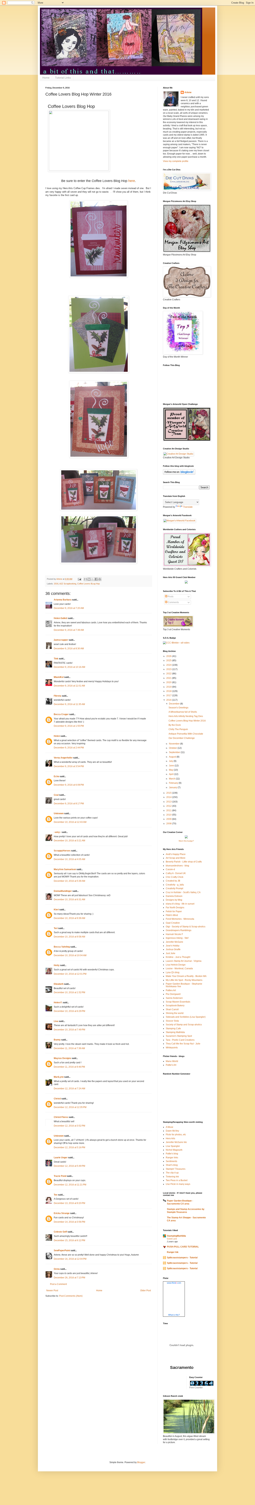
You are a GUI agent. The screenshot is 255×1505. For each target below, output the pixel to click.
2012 (169, 806)
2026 (169, 656)
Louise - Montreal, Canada (179, 968)
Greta (57, 1269)
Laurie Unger (61, 1157)
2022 (169, 673)
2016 (56, 584)
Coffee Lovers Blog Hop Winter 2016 (187, 720)
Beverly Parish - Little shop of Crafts (184, 861)
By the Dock (175, 725)
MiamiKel (59, 677)
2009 (169, 819)
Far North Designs (175, 907)
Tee (56, 1194)
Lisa (56, 1021)
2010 (169, 814)
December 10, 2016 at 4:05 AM (69, 859)
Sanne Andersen (174, 998)
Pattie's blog (172, 1153)
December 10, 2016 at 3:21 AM (69, 840)
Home (45, 77)
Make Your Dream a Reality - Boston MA (186, 976)
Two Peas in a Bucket (176, 1180)
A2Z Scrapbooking (67, 584)
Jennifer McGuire (174, 942)
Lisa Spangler (173, 1146)
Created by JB (173, 880)
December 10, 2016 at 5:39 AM (69, 881)
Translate (188, 507)
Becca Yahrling (62, 946)
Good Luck (172, 1239)
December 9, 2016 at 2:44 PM (69, 747)
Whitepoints (172, 1047)
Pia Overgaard (173, 994)
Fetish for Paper (174, 911)
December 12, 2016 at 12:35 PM (70, 1107)
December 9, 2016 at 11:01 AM (69, 685)
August (173, 756)
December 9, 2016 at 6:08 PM (69, 785)
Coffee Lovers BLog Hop (88, 584)
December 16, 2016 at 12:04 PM (70, 1259)
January (173, 787)
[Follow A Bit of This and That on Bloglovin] (179, 474)
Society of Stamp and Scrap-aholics (184, 1024)
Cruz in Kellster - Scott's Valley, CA (183, 892)
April (171, 774)
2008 (169, 823)
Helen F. (58, 1002)
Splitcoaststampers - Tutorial (182, 1257)
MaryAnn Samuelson (65, 869)
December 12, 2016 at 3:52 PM (69, 1125)
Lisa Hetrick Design (176, 964)
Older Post (145, 1290)
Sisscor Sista (172, 1021)
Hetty (57, 965)
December (174, 703)
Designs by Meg (174, 900)
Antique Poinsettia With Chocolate (186, 733)
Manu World (172, 1061)
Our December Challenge (182, 738)
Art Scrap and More (175, 858)
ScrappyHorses (62, 850)
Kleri (56, 909)
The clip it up (172, 1172)
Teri (56, 928)
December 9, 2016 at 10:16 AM (69, 667)
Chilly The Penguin (178, 729)
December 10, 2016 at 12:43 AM (70, 822)
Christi (57, 1098)
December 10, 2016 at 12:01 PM (70, 974)
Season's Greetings (178, 707)
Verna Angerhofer (63, 757)
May (171, 770)
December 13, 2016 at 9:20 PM (69, 1203)
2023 (169, 669)
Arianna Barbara (62, 599)
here (131, 181)
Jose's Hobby (172, 945)
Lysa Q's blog (172, 972)
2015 (169, 793)
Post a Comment (58, 1284)
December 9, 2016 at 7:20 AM (69, 608)
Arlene (188, 92)
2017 (169, 695)
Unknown (59, 813)
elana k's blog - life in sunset (180, 903)
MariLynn (59, 1077)
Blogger (141, 1462)
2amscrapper (61, 640)
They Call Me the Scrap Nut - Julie (183, 1043)
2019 (169, 687)
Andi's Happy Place (176, 854)
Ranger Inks (172, 1157)
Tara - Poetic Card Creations (180, 1040)
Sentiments (171, 1161)
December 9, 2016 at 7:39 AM (69, 630)
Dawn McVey (172, 1130)
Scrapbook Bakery (175, 1005)
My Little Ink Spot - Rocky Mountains (184, 980)
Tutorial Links (63, 77)
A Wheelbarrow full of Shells (183, 712)
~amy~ (57, 832)
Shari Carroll (172, 1009)
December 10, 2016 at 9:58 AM (69, 936)
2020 (169, 682)
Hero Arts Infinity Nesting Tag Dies (186, 716)
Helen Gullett (60, 618)
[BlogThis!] (89, 579)
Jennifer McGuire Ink (176, 1142)
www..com (174, 1283)
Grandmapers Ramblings (178, 930)
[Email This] (85, 579)
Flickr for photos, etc (176, 1134)
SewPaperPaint (62, 1250)
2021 (169, 678)
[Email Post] (79, 579)
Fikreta (57, 696)
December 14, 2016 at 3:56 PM (69, 1222)
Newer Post (52, 1290)
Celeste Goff (60, 1231)
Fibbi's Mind (172, 915)
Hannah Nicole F (174, 934)
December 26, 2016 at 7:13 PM (69, 1277)
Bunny (57, 1039)
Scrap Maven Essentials (178, 1001)
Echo (56, 776)
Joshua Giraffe (173, 949)
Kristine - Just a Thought (178, 957)
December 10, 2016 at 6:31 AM (69, 899)
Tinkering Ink (172, 1176)
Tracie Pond (60, 1176)
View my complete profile (175, 161)
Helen (57, 736)
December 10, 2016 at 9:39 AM (69, 918)
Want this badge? (186, 841)
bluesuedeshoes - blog (177, 865)
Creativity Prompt (174, 888)
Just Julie (170, 953)
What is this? (174, 1315)
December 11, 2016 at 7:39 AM (69, 1048)
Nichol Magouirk (174, 1150)
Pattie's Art (171, 1065)
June (172, 765)
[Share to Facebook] (96, 579)
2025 (169, 660)
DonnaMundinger (63, 891)
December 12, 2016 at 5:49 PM (69, 1166)
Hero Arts (170, 1138)
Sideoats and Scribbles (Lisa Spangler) (186, 1017)
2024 (169, 665)
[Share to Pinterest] (100, 579)
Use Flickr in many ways (178, 1184)
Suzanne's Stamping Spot (179, 1036)
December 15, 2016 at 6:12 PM (69, 1240)
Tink (56, 658)
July (171, 761)
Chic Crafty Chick (174, 877)
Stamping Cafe (173, 1028)
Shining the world (175, 1013)
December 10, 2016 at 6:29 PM (69, 1011)
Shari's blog (172, 1165)
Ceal (56, 795)
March (172, 778)
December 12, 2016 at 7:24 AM (69, 1088)
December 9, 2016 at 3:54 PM (69, 766)
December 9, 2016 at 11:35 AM (69, 704)
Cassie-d (170, 869)
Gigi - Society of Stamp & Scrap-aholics (185, 926)
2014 (169, 797)
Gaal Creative (173, 923)
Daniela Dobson (174, 896)
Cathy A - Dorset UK (176, 873)
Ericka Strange (62, 1213)
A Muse (169, 1127)
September (175, 752)
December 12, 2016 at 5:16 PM (69, 1147)
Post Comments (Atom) (71, 1296)
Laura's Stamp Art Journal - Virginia (183, 961)
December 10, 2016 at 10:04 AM (70, 955)
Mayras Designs (62, 1058)
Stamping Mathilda (175, 1032)
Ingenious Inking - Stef (177, 938)
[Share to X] (92, 579)
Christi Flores (61, 1117)
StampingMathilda (176, 1236)
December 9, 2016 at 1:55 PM (69, 726)
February (174, 783)
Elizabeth (58, 984)
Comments (173, 602)
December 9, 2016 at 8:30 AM (69, 648)
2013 (169, 801)
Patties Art (171, 990)
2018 (169, 691)
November (174, 743)
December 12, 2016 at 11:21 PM (70, 1184)
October (173, 748)
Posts (170, 596)
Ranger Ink (172, 1252)
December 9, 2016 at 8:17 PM (69, 803)
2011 (169, 810)
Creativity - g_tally (175, 884)
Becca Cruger (61, 714)
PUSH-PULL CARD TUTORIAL (183, 1246)
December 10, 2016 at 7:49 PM (69, 1029)
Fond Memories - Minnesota (180, 919)
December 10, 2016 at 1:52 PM (69, 992)
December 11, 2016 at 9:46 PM (69, 1067)
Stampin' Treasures (175, 1169)
